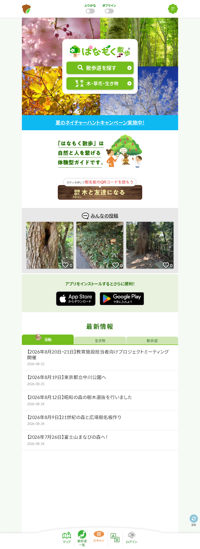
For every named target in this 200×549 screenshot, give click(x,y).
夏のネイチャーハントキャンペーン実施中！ (100, 123)
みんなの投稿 (104, 216)
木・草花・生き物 (102, 83)
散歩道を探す (101, 68)
